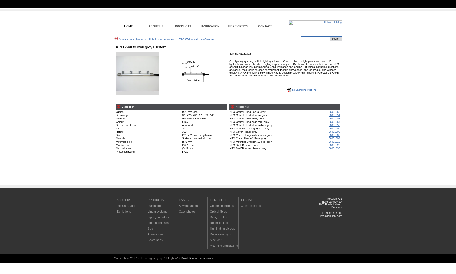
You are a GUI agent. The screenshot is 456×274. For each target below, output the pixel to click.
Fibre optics (238, 26)
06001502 (334, 131)
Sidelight (215, 240)
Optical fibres (218, 211)
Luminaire (154, 206)
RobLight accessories (161, 39)
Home (128, 26)
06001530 (334, 148)
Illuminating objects (222, 228)
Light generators (158, 217)
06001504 (334, 138)
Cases (184, 200)
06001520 (334, 145)
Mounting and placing (224, 245)
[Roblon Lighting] (315, 33)
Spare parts (155, 240)
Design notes (218, 217)
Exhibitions (124, 211)
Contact (265, 26)
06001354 (334, 121)
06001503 (334, 135)
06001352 (334, 118)
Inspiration (210, 26)
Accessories (155, 234)
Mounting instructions (304, 89)
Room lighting (219, 223)
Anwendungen (188, 206)
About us (155, 26)
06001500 (334, 128)
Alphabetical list (251, 206)
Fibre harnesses (158, 223)
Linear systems (157, 211)
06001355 (334, 125)
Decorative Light (220, 234)
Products (183, 26)
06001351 (334, 115)
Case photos (187, 211)
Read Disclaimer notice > (197, 258)
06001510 (334, 141)
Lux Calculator (126, 206)
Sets (150, 228)
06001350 (334, 111)
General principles (222, 206)
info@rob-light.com (331, 215)
